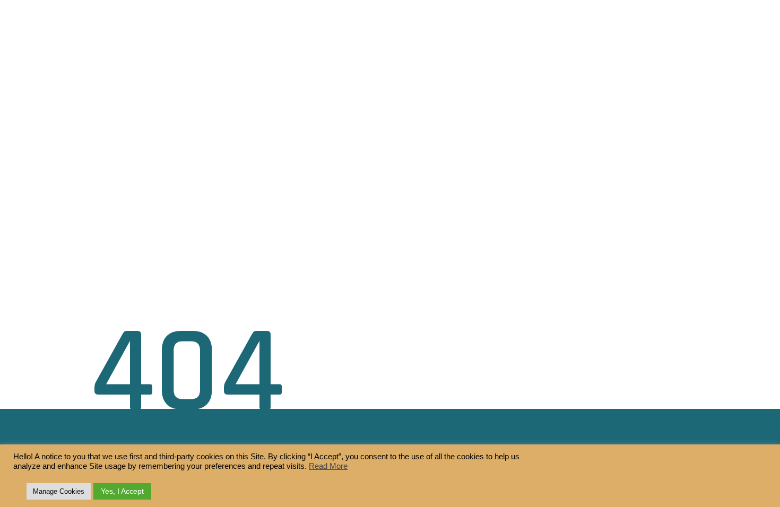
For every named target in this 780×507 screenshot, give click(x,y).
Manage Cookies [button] (58, 491)
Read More (328, 466)
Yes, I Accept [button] (122, 491)
